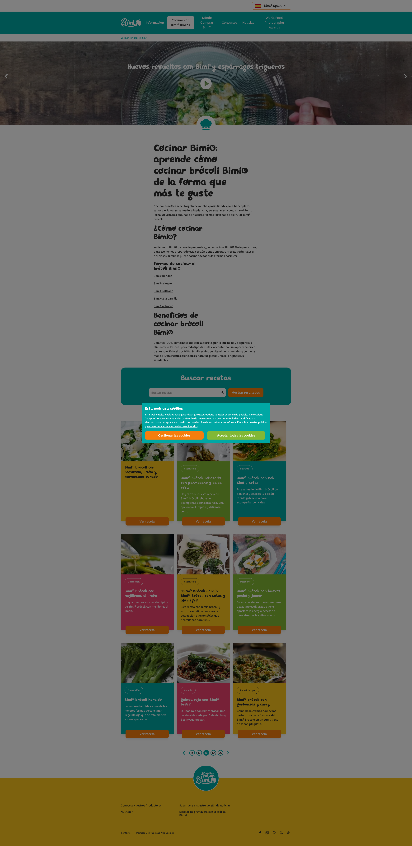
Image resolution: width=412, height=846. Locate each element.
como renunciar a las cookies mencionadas (172, 426)
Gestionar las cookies (174, 435)
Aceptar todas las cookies (236, 435)
